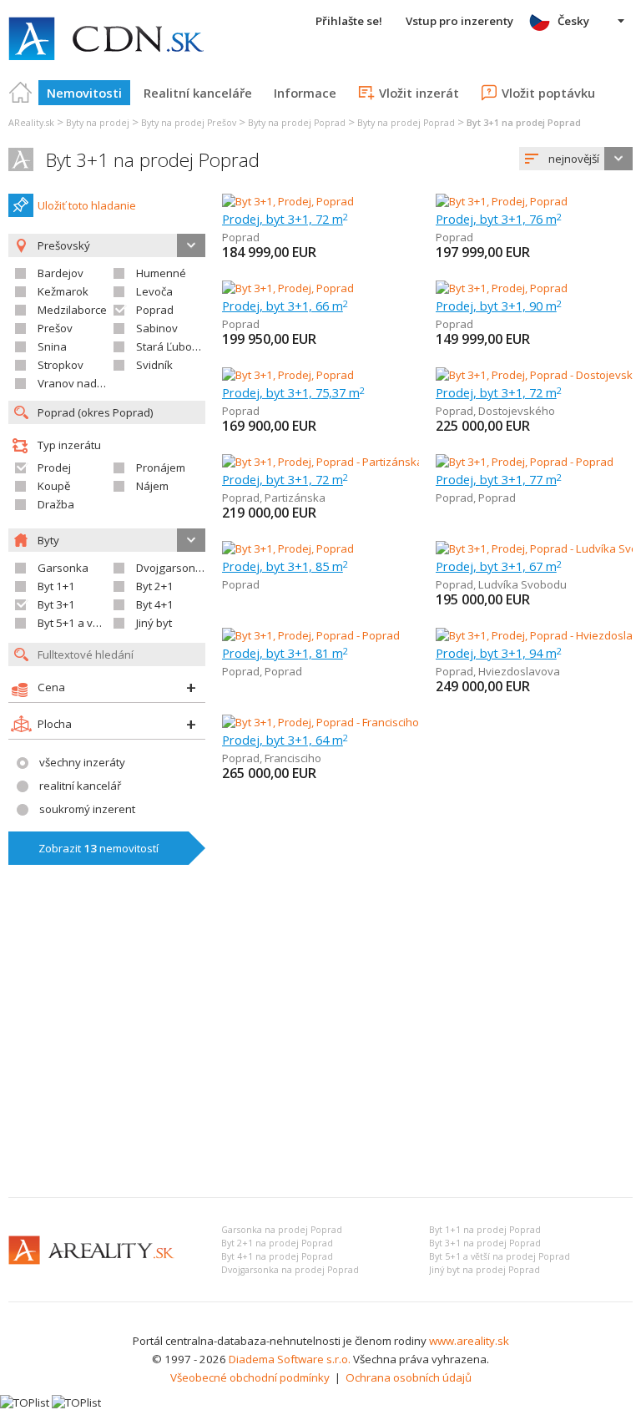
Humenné (161, 272)
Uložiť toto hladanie (87, 205)
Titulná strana (20, 92)
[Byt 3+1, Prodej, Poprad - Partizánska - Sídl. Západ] (348, 461)
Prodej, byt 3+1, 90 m (499, 305)
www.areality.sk (469, 1340)
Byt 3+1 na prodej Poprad (153, 160)
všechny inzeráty (82, 762)
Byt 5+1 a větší (73, 622)
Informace (305, 92)
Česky (573, 20)
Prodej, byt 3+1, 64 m (285, 739)
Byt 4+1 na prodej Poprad (277, 1256)
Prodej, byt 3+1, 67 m (499, 566)
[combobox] (576, 158)
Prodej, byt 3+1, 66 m (285, 305)
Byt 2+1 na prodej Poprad (277, 1243)
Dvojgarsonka (172, 567)
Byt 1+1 (56, 586)
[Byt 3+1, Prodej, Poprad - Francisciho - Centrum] (340, 722)
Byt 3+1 (56, 604)
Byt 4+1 (155, 604)
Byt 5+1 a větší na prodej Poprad (499, 1256)
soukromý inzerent (87, 808)
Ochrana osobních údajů (409, 1377)
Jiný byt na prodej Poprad (484, 1270)
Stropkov (60, 364)
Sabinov (157, 328)
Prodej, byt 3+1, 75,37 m (293, 392)
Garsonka (63, 567)
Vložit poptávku (548, 92)
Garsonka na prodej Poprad (281, 1230)
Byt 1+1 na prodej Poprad (485, 1230)
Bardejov (60, 272)
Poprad (155, 309)
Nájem (152, 485)
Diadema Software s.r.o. (290, 1359)
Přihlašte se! (348, 20)
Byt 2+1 (155, 586)
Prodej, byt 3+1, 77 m (499, 479)
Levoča (154, 291)
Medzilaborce (72, 309)
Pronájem (160, 467)
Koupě (54, 485)
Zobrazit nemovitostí (98, 848)
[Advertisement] (320, 1059)
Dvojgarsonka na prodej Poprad (290, 1270)
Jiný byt (154, 622)
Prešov (55, 328)
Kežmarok (63, 291)
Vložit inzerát (419, 92)
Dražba (56, 504)
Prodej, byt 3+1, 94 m (499, 652)
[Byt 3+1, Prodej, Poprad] (288, 201)
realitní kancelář (80, 785)
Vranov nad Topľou (86, 383)
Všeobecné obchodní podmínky (250, 1377)
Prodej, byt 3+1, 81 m (285, 652)
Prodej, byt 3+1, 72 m (285, 218)
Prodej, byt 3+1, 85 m (285, 566)
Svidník (154, 364)
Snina (52, 346)
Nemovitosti (84, 92)
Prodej (54, 467)
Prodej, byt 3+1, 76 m (499, 218)
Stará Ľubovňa (173, 346)
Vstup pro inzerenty (459, 20)
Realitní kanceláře (198, 92)
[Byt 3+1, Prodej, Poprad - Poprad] (524, 461)
